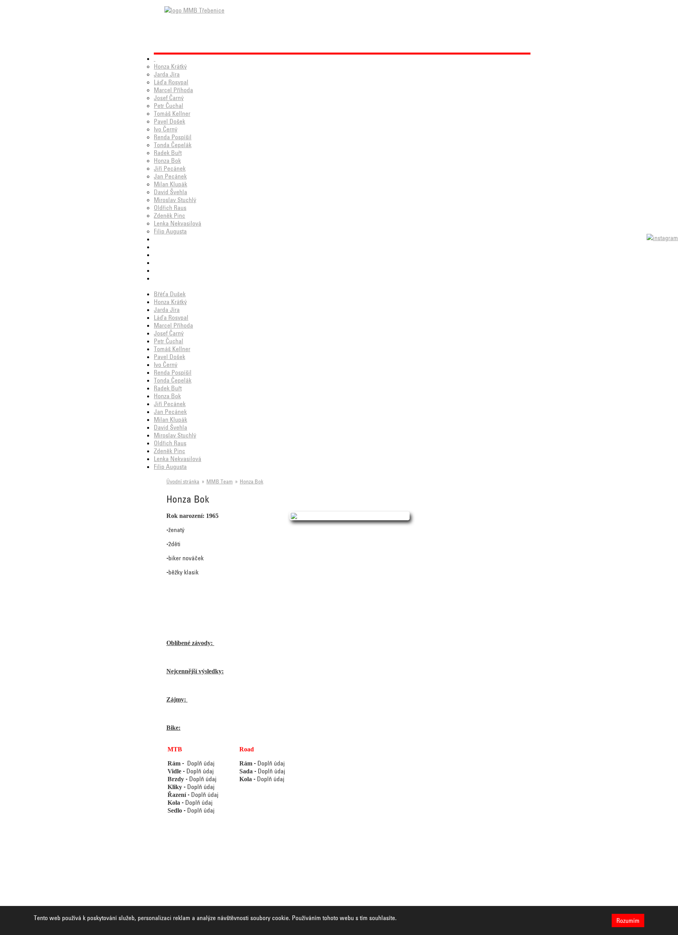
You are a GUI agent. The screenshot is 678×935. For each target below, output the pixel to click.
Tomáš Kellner (172, 113)
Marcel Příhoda (173, 90)
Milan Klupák (170, 184)
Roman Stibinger (241, 894)
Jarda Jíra (167, 74)
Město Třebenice (184, 903)
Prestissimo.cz (422, 877)
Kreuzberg (177, 885)
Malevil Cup (306, 885)
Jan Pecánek (170, 176)
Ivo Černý (165, 129)
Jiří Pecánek (170, 168)
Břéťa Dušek (170, 294)
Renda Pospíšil (172, 137)
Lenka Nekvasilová (177, 223)
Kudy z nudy (178, 894)
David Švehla (170, 192)
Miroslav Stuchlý (175, 200)
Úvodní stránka (182, 481)
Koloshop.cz (474, 877)
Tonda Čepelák (172, 145)
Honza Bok (167, 160)
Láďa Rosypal (171, 82)
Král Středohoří (310, 903)
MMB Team (219, 481)
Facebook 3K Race (186, 877)
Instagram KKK (239, 877)
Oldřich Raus (170, 207)
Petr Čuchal (168, 105)
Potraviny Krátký (425, 894)
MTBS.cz (233, 885)
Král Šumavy (307, 894)
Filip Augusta (170, 231)
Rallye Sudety (308, 877)
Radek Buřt (168, 153)
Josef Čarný (169, 98)
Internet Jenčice (479, 885)
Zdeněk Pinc (169, 215)
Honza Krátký (170, 66)
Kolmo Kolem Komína (359, 877)
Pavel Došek (169, 121)
